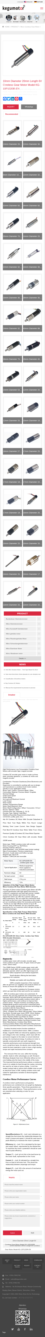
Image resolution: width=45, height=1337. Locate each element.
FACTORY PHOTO (17, 1266)
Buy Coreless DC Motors (12, 683)
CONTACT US (37, 1266)
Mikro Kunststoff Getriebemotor (17, 629)
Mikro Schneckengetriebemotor (17, 643)
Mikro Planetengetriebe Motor (16, 639)
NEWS (26, 1260)
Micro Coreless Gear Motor (30, 27)
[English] (28, 2)
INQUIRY (11, 107)
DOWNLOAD (38, 1260)
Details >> (22, 658)
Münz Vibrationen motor (14, 653)
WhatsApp (29, 107)
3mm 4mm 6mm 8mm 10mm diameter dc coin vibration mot (22, 674)
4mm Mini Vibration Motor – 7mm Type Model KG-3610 (21, 670)
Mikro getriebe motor (13, 634)
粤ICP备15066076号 (26, 1298)
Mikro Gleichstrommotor (14, 624)
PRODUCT (15, 27)
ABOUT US (7, 1261)
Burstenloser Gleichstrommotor (17, 619)
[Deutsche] (38, 2)
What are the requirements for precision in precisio (20, 688)
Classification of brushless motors (15, 679)
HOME (7, 27)
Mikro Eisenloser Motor (14, 648)
